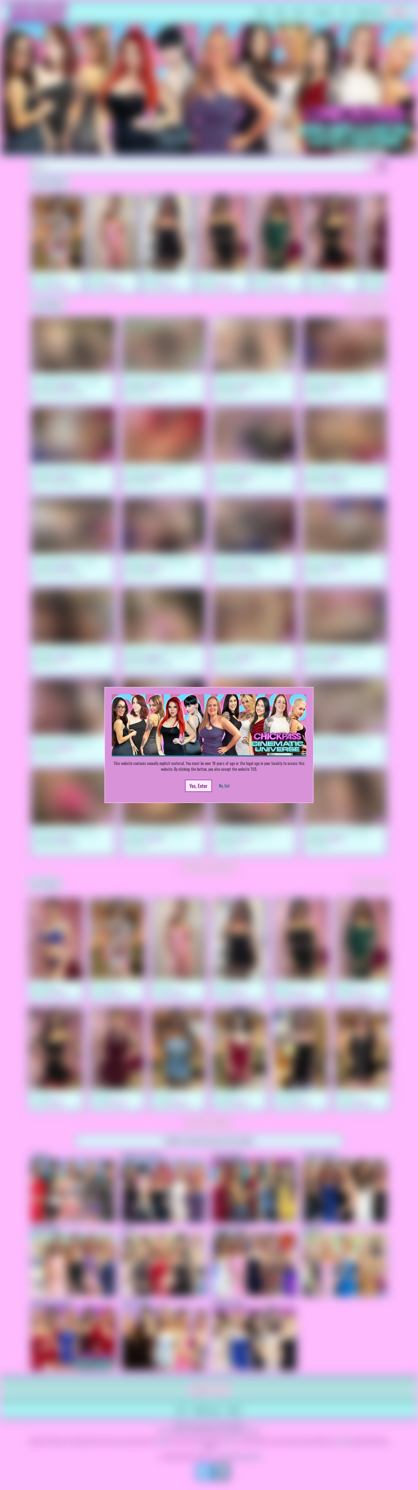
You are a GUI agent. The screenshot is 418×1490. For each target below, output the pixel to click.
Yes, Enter (198, 785)
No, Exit (224, 786)
